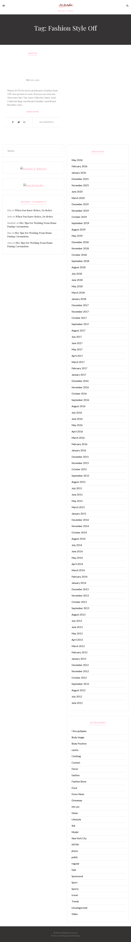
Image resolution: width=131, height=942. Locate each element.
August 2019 (78, 229)
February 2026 (79, 166)
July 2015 (77, 488)
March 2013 (78, 646)
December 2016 (80, 380)
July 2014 (77, 545)
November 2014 (80, 526)
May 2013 (77, 633)
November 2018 (80, 248)
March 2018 (78, 292)
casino (75, 750)
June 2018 (77, 279)
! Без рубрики (79, 731)
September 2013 (80, 608)
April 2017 (77, 355)
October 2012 (79, 677)
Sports (75, 888)
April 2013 (77, 639)
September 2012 (80, 683)
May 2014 (77, 557)
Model (75, 832)
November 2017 (80, 311)
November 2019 (80, 210)
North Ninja (75, 935)
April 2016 (77, 431)
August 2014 (78, 538)
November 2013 (80, 595)
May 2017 (77, 349)
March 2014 (78, 570)
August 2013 (78, 614)
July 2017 (77, 336)
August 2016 (78, 406)
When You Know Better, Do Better (33, 210)
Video (75, 914)
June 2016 (77, 418)
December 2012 (80, 665)
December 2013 (80, 589)
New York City (79, 838)
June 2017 (77, 343)
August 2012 (78, 690)
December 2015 (80, 456)
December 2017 (80, 305)
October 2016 (79, 393)
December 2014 (80, 519)
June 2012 (77, 702)
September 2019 (80, 223)
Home (75, 813)
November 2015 (80, 463)
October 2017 (79, 317)
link (73, 825)
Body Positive (79, 743)
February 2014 (79, 576)
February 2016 (79, 444)
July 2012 (77, 696)
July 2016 (77, 412)
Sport (74, 882)
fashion (76, 775)
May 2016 (77, 425)
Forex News (78, 794)
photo (32, 53)
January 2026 (79, 172)
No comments (46, 122)
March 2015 (78, 507)
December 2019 (80, 204)
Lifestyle (76, 819)
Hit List (75, 806)
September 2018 (80, 261)
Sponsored (77, 876)
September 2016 (80, 400)
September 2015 (80, 475)
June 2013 (77, 627)
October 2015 (79, 469)
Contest (76, 762)
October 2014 (79, 532)
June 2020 (77, 191)
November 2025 (80, 185)
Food (74, 787)
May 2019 (77, 235)
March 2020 (78, 198)
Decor (75, 768)
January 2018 (79, 299)
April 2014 (77, 564)
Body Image (78, 737)
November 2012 (80, 671)
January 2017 (79, 374)
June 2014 (77, 551)
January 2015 (79, 513)
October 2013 (79, 601)
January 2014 (79, 582)
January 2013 (79, 658)
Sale (74, 869)
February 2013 (79, 652)
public (75, 857)
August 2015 (78, 481)
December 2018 (80, 242)
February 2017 (79, 368)
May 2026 (77, 160)
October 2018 (79, 254)
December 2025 (80, 178)
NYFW (75, 844)
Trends (75, 901)
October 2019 (79, 216)
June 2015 (77, 494)
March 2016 (78, 437)
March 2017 (78, 362)
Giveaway (77, 800)
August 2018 (78, 267)
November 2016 (80, 387)
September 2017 (80, 324)
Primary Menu (4, 5)
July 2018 (77, 273)
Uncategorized (79, 907)
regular (75, 863)
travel (75, 895)
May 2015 (77, 500)
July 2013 (77, 620)
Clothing (76, 756)
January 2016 (79, 450)
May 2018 (77, 286)
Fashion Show (79, 781)
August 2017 (78, 330)
